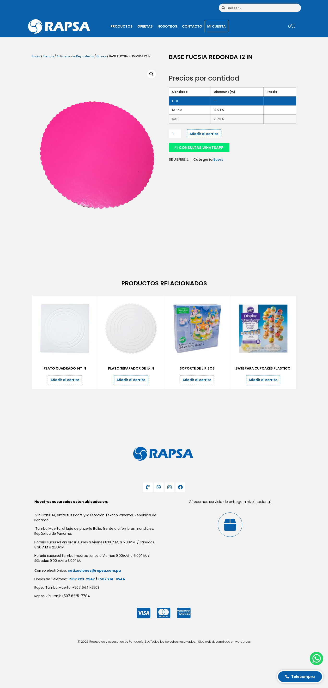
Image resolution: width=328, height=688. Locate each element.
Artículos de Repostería (75, 56)
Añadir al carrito (204, 133)
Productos (121, 26)
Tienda (48, 56)
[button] (151, 74)
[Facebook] (180, 487)
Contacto (192, 26)
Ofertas (145, 26)
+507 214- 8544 (111, 579)
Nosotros (167, 26)
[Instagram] (169, 487)
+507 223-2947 (81, 579)
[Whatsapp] (159, 487)
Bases (101, 56)
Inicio (36, 56)
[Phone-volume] (148, 487)
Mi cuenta (216, 26)
